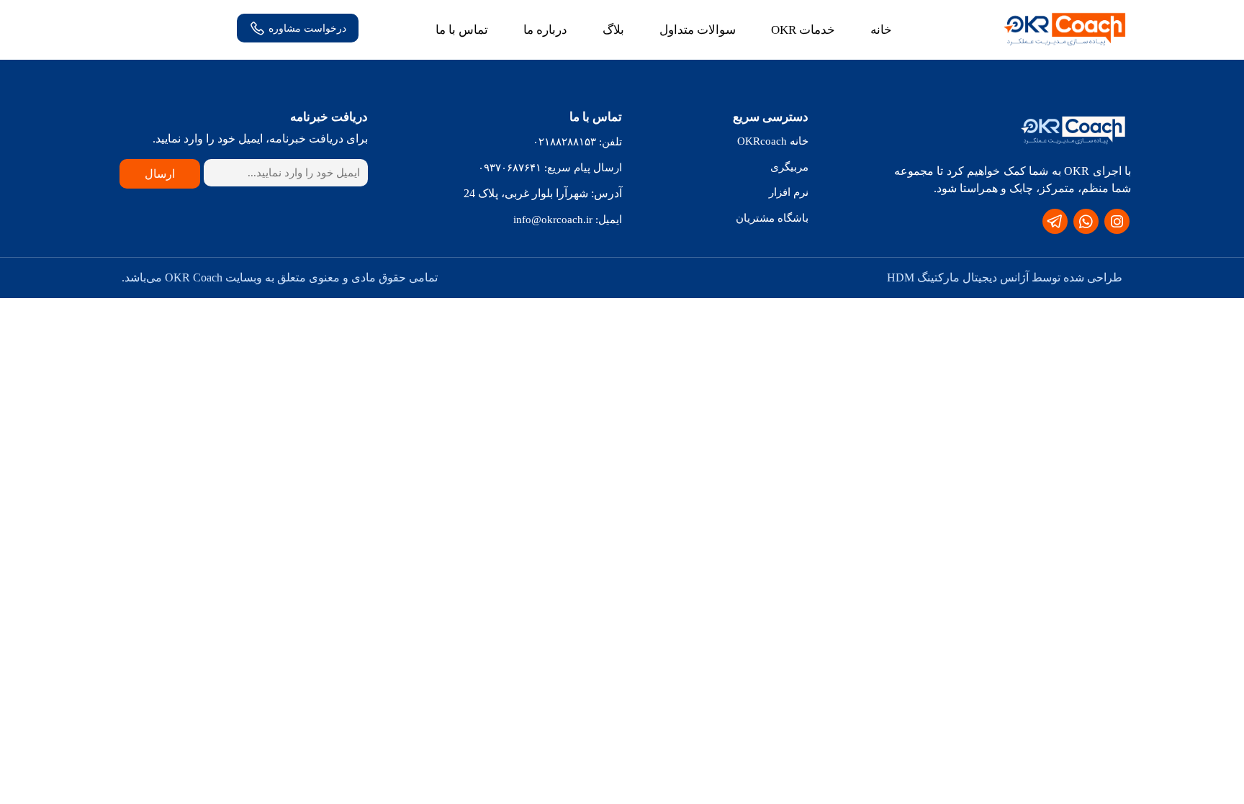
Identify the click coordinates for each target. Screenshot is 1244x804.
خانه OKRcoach (772, 141)
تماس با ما (462, 30)
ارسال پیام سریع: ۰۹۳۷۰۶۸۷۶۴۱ (550, 167)
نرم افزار (788, 192)
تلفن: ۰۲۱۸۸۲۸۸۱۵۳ (577, 142)
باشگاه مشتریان (772, 218)
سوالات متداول (697, 30)
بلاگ (613, 30)
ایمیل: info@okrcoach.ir (567, 219)
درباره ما (545, 30)
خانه (881, 30)
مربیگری (789, 167)
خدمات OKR (803, 30)
